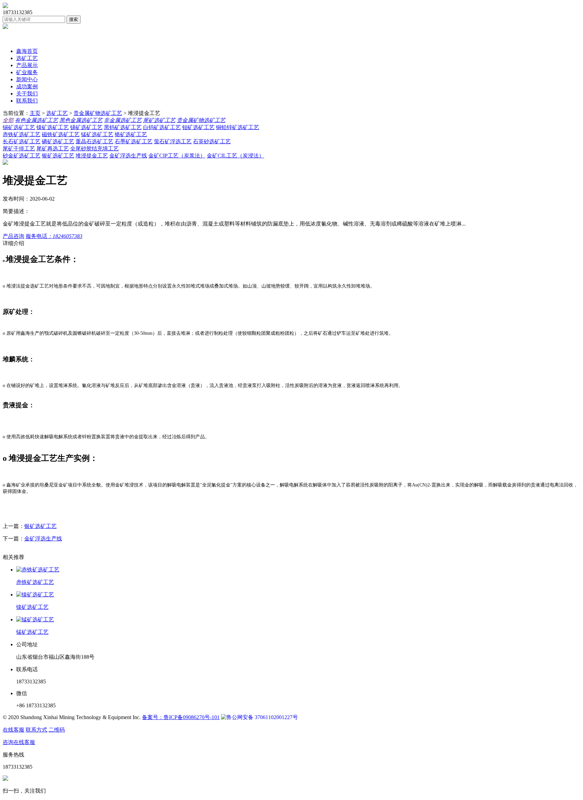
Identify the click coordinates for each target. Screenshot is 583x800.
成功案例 (27, 86)
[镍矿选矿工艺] (298, 594)
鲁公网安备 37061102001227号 (262, 717)
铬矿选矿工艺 (131, 134)
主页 (35, 113)
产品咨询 (13, 236)
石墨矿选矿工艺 (133, 141)
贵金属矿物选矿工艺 (98, 113)
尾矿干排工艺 (19, 148)
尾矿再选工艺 (52, 148)
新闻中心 (27, 79)
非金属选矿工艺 (123, 120)
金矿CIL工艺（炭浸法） (235, 155)
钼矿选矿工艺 (198, 127)
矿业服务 (27, 72)
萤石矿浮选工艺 (173, 141)
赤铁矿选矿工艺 (21, 134)
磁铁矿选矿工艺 (61, 134)
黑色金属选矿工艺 (81, 120)
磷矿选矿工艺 (58, 141)
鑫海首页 (27, 51)
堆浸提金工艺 (92, 155)
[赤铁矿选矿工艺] (298, 569)
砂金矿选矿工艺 (21, 155)
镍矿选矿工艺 (52, 127)
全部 (8, 120)
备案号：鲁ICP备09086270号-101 (181, 717)
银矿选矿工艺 (58, 155)
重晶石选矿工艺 (94, 141)
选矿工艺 (27, 58)
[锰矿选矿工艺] (298, 619)
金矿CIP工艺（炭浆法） (176, 155)
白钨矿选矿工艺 (162, 127)
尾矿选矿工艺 (159, 120)
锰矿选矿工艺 (97, 134)
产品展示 (27, 65)
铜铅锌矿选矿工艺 (237, 127)
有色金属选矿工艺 (36, 120)
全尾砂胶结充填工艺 (94, 148)
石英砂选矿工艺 (212, 141)
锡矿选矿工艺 (19, 127)
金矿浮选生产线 (128, 155)
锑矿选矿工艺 (86, 127)
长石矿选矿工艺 (21, 141)
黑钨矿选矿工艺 (123, 127)
